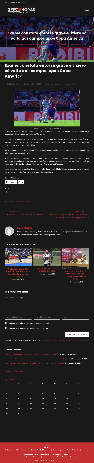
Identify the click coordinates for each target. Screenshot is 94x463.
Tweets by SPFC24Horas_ (14, 371)
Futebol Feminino (44, 450)
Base (33, 450)
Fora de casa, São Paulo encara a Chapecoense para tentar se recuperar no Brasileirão (38, 359)
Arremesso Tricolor (25, 457)
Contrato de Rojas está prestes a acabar (47, 269)
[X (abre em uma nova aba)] (80, 2)
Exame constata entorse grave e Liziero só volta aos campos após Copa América (55, 44)
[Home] (8, 44)
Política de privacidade (59, 455)
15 (79, 399)
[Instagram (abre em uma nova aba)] (86, 2)
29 (79, 409)
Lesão (18, 202)
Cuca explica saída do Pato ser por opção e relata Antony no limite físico (75, 275)
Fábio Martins (13, 84)
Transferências (73, 450)
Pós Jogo (85, 450)
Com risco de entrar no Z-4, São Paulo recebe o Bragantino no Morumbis (32, 355)
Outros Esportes (59, 450)
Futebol (8, 450)
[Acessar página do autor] (9, 231)
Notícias (47, 448)
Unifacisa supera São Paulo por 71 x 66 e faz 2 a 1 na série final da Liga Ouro (18, 273)
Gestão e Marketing (21, 450)
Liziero (23, 202)
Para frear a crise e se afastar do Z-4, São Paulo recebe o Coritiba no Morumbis (34, 363)
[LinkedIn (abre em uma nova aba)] (88, 2)
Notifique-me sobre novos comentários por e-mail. (28, 323)
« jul (6, 422)
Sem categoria (52, 84)
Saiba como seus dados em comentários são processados (64, 340)
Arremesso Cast (49, 457)
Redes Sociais (62, 457)
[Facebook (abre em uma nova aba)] (83, 2)
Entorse (12, 202)
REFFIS (28, 202)
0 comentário (70, 84)
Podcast (73, 457)
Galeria (35, 455)
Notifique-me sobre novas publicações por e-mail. (28, 328)
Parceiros (44, 455)
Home (46, 445)
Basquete (37, 457)
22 (79, 404)
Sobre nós (28, 455)
